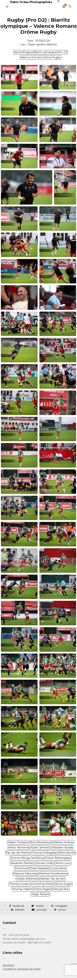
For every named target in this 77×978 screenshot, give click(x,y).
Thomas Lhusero (19, 883)
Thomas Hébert (22, 889)
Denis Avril (21, 868)
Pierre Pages (42, 889)
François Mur (61, 889)
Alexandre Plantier (22, 863)
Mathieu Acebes (63, 842)
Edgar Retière (40, 894)
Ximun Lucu (63, 863)
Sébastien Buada (62, 847)
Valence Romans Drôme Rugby (41, 57)
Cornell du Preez (42, 883)
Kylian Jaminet (40, 847)
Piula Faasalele (39, 868)
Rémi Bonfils (67, 852)
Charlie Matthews (27, 878)
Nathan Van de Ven (52, 878)
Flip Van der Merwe (18, 852)
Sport (17, 52)
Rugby (27, 52)
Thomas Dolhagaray (44, 852)
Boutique (8, 965)
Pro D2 (62, 52)
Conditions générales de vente (22, 968)
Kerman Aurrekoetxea (54, 873)
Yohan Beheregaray (58, 857)
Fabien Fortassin (18, 842)
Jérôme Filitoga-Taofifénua (27, 857)
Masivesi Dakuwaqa (25, 873)
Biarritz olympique (44, 52)
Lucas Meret (58, 868)
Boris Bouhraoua (40, 842)
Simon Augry (63, 883)
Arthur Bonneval (18, 847)
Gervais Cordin (44, 863)
